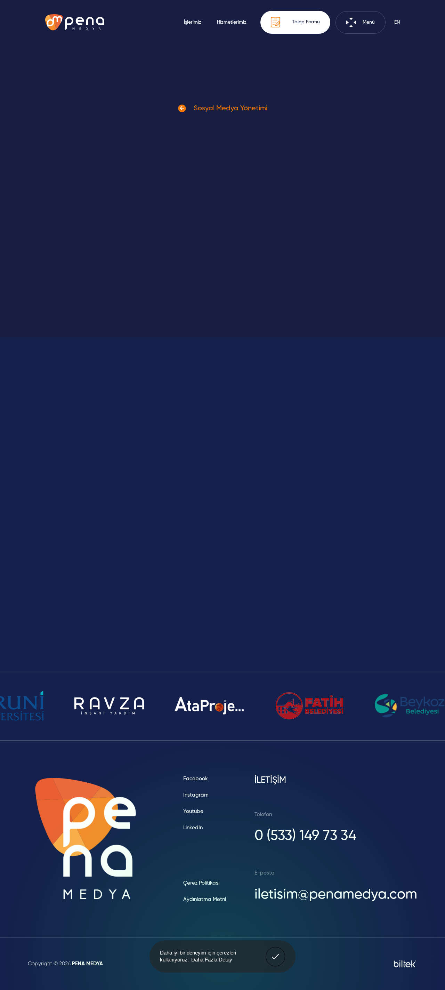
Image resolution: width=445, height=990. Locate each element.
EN (397, 22)
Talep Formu (305, 22)
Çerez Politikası (201, 883)
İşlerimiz (192, 22)
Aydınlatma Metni (204, 899)
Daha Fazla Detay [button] (211, 960)
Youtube (193, 811)
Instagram (196, 795)
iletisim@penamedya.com (335, 895)
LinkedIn (193, 827)
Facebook (195, 778)
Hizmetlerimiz (231, 22)
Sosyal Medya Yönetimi (229, 108)
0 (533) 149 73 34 (305, 836)
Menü (368, 22)
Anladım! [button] (275, 951)
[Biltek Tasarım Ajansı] (405, 964)
